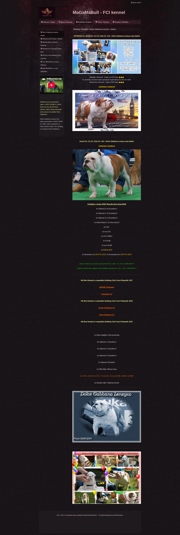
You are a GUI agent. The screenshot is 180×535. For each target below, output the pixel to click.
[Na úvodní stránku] (47, 17)
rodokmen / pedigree (107, 87)
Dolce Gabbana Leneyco (121, 36)
